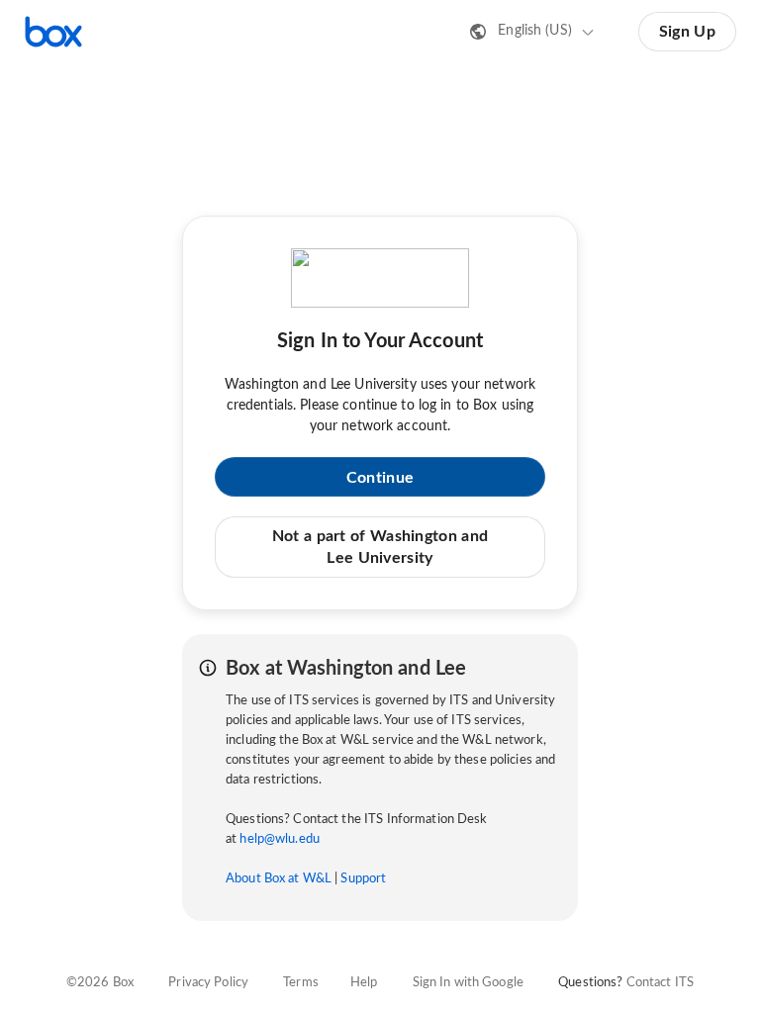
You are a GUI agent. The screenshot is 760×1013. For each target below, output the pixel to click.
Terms (301, 982)
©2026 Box (100, 982)
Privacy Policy (208, 982)
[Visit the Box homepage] (53, 31)
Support (363, 879)
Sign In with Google (468, 982)
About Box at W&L (279, 879)
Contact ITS (660, 982)
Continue (380, 478)
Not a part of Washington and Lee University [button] (380, 547)
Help (364, 982)
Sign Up (687, 32)
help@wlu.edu (279, 839)
